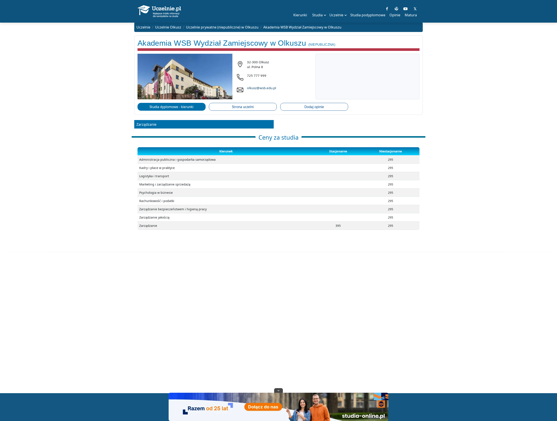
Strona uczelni (243, 107)
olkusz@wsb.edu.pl (261, 88)
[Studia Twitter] (415, 8)
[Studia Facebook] (387, 8)
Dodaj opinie (314, 107)
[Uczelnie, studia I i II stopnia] (159, 11)
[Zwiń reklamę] (278, 390)
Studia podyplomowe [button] (367, 15)
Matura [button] (411, 15)
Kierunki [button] (300, 15)
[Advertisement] (278, 328)
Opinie (394, 15)
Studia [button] (317, 15)
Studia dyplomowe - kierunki (171, 107)
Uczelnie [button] (336, 15)
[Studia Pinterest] (396, 8)
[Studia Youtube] (405, 8)
